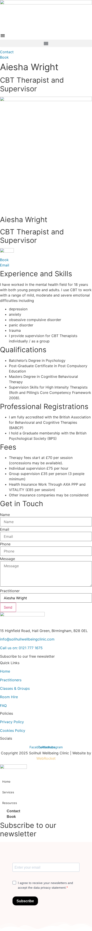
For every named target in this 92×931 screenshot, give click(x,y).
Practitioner (10, 591)
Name (5, 514)
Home (5, 671)
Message (7, 559)
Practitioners (10, 680)
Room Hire (9, 697)
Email (4, 529)
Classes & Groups (15, 688)
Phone (5, 544)
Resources (9, 803)
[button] (46, 43)
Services (8, 792)
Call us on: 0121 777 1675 (21, 648)
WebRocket (46, 758)
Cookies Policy (12, 730)
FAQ (3, 705)
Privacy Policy (12, 722)
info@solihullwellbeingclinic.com (27, 639)
